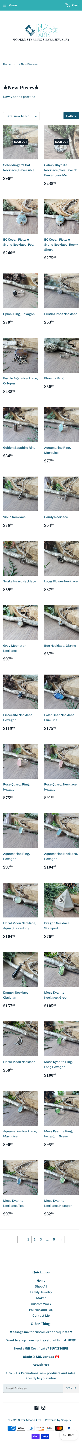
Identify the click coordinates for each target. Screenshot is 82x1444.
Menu (12, 5)
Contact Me (41, 1315)
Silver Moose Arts (29, 1420)
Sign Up (71, 1388)
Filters (71, 115)
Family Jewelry (41, 1292)
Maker (41, 1298)
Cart (75, 5)
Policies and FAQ (41, 1310)
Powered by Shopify (58, 1420)
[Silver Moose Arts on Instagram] (43, 1408)
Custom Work (41, 1304)
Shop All (41, 1286)
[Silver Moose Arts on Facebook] (36, 1408)
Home (7, 64)
